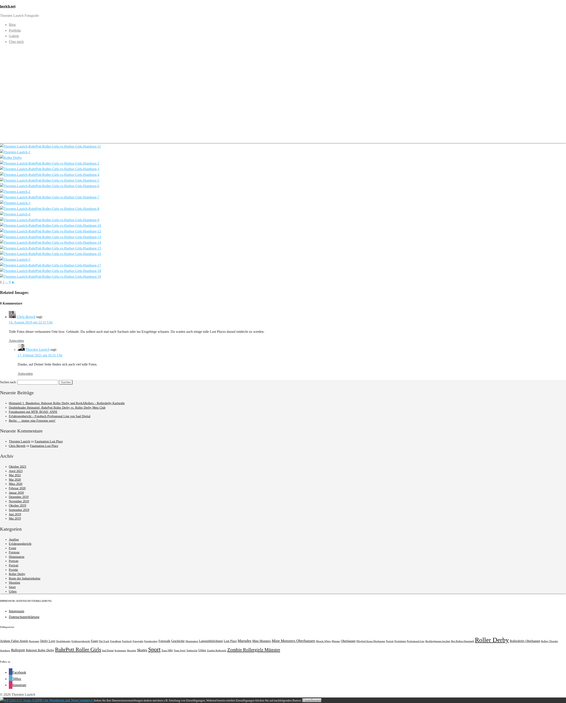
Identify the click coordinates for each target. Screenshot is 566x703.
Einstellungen (311, 700)
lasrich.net (7, 6)
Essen (94, 641)
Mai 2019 (15, 518)
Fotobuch (127, 641)
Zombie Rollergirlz (216, 650)
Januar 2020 (16, 492)
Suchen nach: (8, 382)
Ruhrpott (18, 650)
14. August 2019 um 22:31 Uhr (31, 322)
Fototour (14, 552)
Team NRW (167, 650)
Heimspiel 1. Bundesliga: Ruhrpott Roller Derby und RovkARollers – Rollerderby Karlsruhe (67, 403)
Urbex (13, 591)
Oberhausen (348, 641)
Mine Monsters (261, 641)
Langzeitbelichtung (211, 641)
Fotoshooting (151, 641)
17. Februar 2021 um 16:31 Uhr (40, 355)
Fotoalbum (115, 641)
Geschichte (178, 641)
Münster (336, 641)
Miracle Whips (323, 641)
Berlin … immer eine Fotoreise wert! (32, 420)
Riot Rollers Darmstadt (462, 641)
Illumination (16, 556)
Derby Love (47, 641)
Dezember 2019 (19, 497)
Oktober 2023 (17, 466)
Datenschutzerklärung (24, 617)
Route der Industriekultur (24, 578)
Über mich (16, 42)
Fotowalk (164, 641)
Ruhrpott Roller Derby (40, 650)
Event (12, 548)
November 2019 (19, 501)
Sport (12, 587)
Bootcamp (34, 641)
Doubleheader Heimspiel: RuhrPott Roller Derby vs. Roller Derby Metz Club (57, 407)
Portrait (13, 561)
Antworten (16, 341)
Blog (12, 25)
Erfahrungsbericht (20, 543)
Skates (142, 650)
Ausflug (14, 539)
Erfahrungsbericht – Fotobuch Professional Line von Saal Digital (49, 416)
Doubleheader (63, 641)
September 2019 (19, 510)
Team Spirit (179, 650)
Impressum (16, 611)
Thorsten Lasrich (38, 349)
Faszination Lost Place (49, 441)
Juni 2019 (15, 514)
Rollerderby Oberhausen (525, 641)
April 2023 (16, 471)
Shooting (14, 582)
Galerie (14, 36)
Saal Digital (108, 650)
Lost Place (230, 641)
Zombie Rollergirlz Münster (253, 649)
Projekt (13, 570)
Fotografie (138, 641)
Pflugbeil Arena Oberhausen (370, 641)
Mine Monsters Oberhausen (293, 641)
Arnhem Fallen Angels (14, 641)
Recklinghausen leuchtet (437, 641)
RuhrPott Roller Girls (78, 649)
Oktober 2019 (17, 505)
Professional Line (415, 641)
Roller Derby (17, 574)
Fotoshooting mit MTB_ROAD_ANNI (33, 411)
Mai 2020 (15, 479)
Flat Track (104, 641)
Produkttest (400, 641)
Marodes (244, 641)
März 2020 (15, 484)
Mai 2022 (15, 475)
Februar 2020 (17, 488)
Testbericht (191, 650)
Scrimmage (120, 650)
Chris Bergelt (26, 317)
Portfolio (15, 30)
